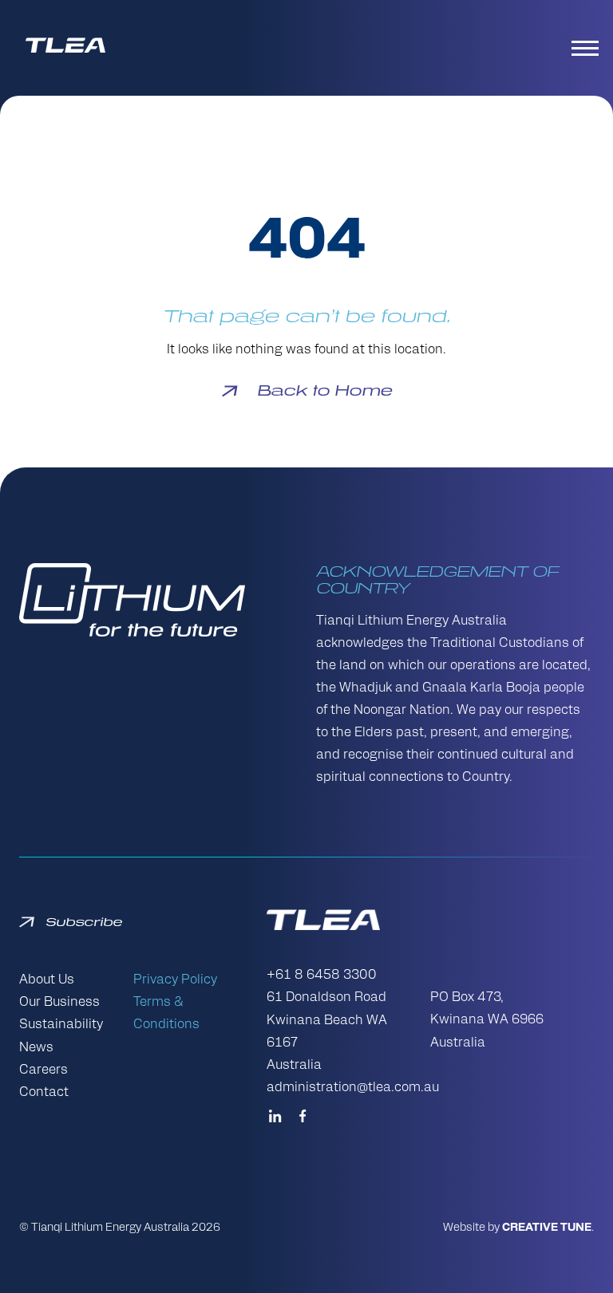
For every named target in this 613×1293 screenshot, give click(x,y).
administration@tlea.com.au (353, 1088)
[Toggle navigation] (587, 48)
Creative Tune (546, 1228)
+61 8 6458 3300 (322, 975)
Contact (44, 1092)
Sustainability (61, 1025)
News (36, 1048)
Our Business (59, 1002)
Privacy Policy (175, 980)
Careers (43, 1070)
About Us (46, 980)
